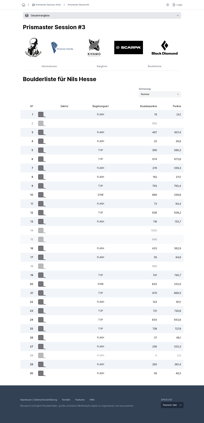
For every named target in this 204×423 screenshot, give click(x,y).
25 (31, 328)
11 (32, 203)
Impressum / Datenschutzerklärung (38, 399)
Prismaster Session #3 (78, 5)
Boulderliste (154, 66)
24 (31, 319)
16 (31, 248)
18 (31, 266)
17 (31, 257)
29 (31, 364)
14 (31, 230)
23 (31, 310)
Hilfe (92, 399)
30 (31, 373)
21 (31, 293)
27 (31, 346)
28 (31, 355)
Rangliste (102, 66)
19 (31, 275)
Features (80, 399)
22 (31, 301)
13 (31, 221)
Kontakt (66, 399)
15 (31, 239)
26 (31, 337)
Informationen (49, 66)
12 (31, 212)
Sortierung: (145, 89)
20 (31, 284)
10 (31, 194)
